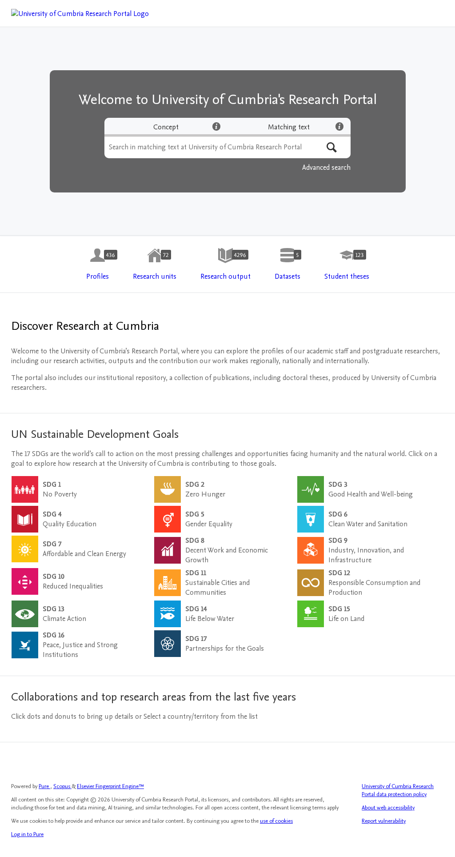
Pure (44, 786)
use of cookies (276, 821)
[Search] (332, 147)
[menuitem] (97, 264)
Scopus (62, 786)
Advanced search (326, 167)
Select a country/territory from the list (201, 716)
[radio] (166, 127)
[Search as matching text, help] (339, 126)
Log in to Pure (27, 834)
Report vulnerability (384, 821)
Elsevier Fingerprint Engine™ (110, 786)
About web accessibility (388, 808)
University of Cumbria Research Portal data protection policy (398, 790)
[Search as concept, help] (216, 126)
